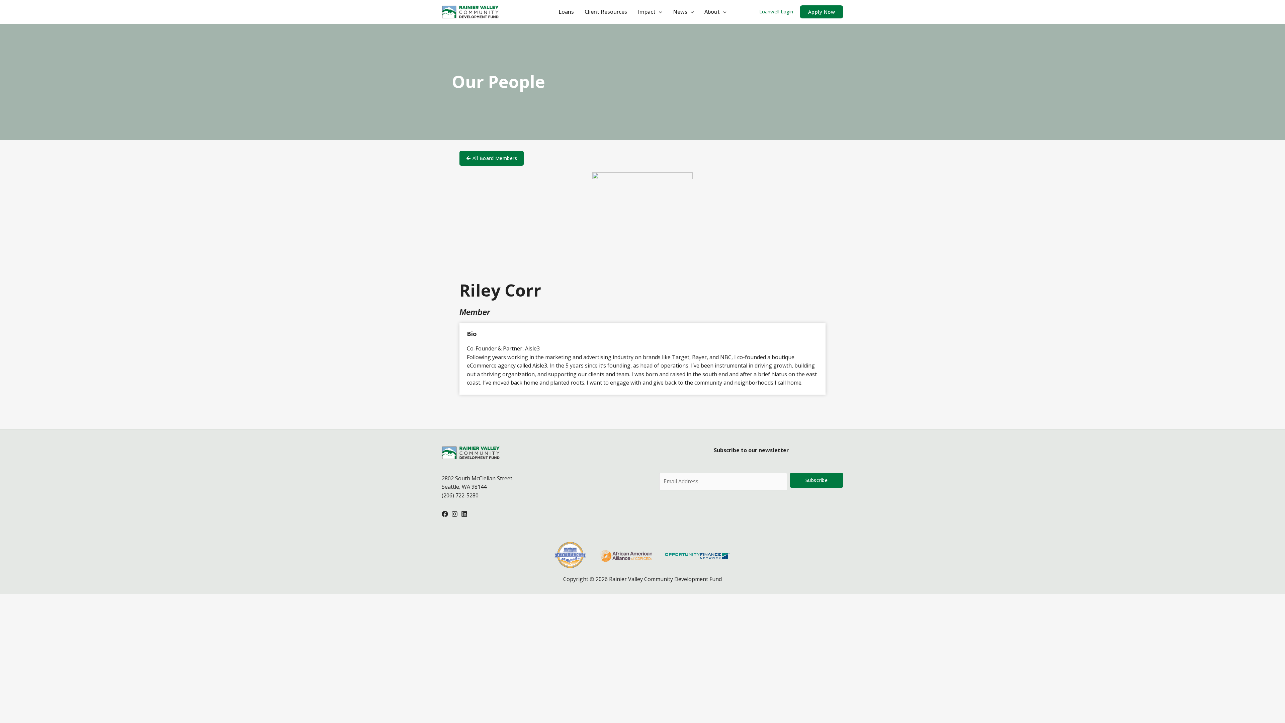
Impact (647, 11)
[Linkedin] (464, 514)
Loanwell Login (776, 11)
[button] (822, 11)
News (680, 11)
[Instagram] (454, 514)
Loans (566, 11)
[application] (659, 11)
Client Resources (606, 11)
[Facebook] (445, 514)
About (712, 11)
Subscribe (816, 480)
